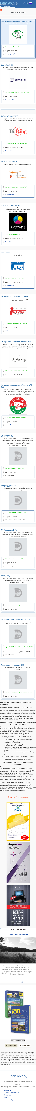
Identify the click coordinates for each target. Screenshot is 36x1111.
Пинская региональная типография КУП (18, 21)
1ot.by (6, 330)
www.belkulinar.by (9, 424)
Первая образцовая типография (14, 296)
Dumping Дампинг (8, 485)
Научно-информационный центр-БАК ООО (16, 386)
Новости (6, 1097)
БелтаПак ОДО (7, 65)
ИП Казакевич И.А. (9, 530)
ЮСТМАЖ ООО (7, 436)
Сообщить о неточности (18, 1040)
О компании (7, 1090)
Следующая (25, 1045)
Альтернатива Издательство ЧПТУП (16, 342)
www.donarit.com (9, 241)
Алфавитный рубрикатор (12, 1100)
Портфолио (7, 1095)
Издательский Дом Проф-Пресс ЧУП (16, 619)
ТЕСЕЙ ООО (5, 576)
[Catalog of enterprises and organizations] (9, 3)
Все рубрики (2, 10)
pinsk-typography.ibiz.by (11, 54)
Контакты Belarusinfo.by (11, 1092)
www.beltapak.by (9, 99)
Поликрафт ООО (7, 253)
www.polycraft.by (9, 285)
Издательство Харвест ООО (12, 665)
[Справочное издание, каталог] (18, 1012)
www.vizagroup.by (9, 194)
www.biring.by (8, 150)
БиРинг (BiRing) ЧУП (9, 116)
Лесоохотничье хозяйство (18, 934)
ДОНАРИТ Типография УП (12, 205)
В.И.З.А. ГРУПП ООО (9, 162)
